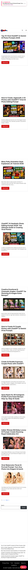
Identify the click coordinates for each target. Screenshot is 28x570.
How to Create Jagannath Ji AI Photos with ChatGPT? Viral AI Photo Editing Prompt (13, 100)
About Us (23, 563)
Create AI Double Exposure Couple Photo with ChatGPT (12, 363)
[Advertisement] (14, 14)
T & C (11, 563)
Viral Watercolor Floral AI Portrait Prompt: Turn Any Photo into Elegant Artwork (12, 467)
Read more (5, 62)
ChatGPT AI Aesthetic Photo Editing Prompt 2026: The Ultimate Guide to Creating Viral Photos (12, 226)
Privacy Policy (5, 563)
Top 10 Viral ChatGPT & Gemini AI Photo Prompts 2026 (13, 37)
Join (24, 567)
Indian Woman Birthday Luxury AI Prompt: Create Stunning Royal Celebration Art (13, 432)
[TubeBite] (4, 30)
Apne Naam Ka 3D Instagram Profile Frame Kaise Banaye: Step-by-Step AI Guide (12, 397)
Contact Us (14, 565)
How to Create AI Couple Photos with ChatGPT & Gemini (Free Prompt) (13, 328)
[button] (22, 30)
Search (2, 505)
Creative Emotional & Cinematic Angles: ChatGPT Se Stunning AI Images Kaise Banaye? (13, 292)
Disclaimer (17, 563)
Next (7, 500)
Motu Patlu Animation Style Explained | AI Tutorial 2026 (12, 163)
